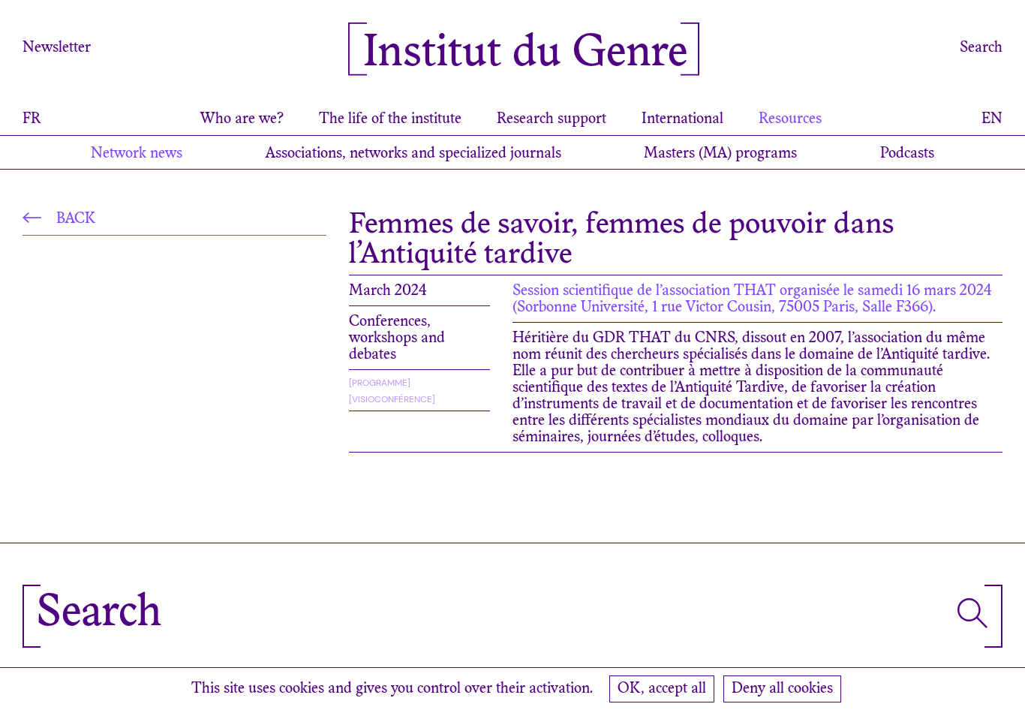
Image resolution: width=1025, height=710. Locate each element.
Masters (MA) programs (720, 153)
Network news (136, 153)
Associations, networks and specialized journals (413, 153)
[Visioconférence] (392, 399)
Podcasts (907, 153)
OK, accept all (662, 688)
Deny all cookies (782, 688)
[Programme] (379, 383)
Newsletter (57, 48)
